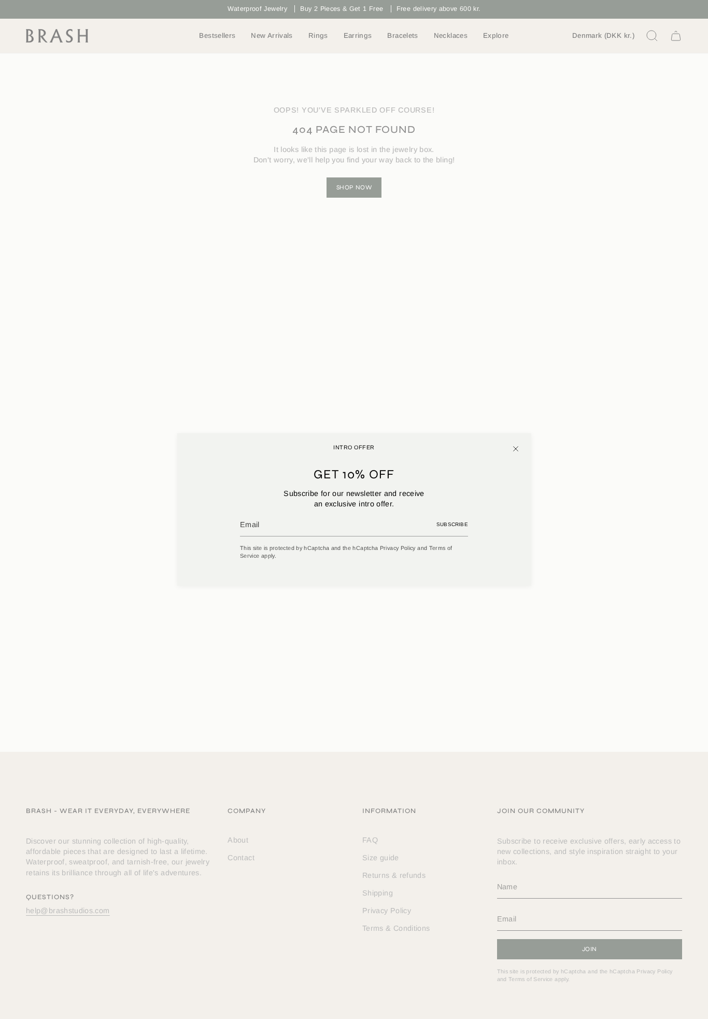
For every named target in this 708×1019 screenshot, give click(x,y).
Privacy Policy (398, 548)
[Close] (516, 449)
